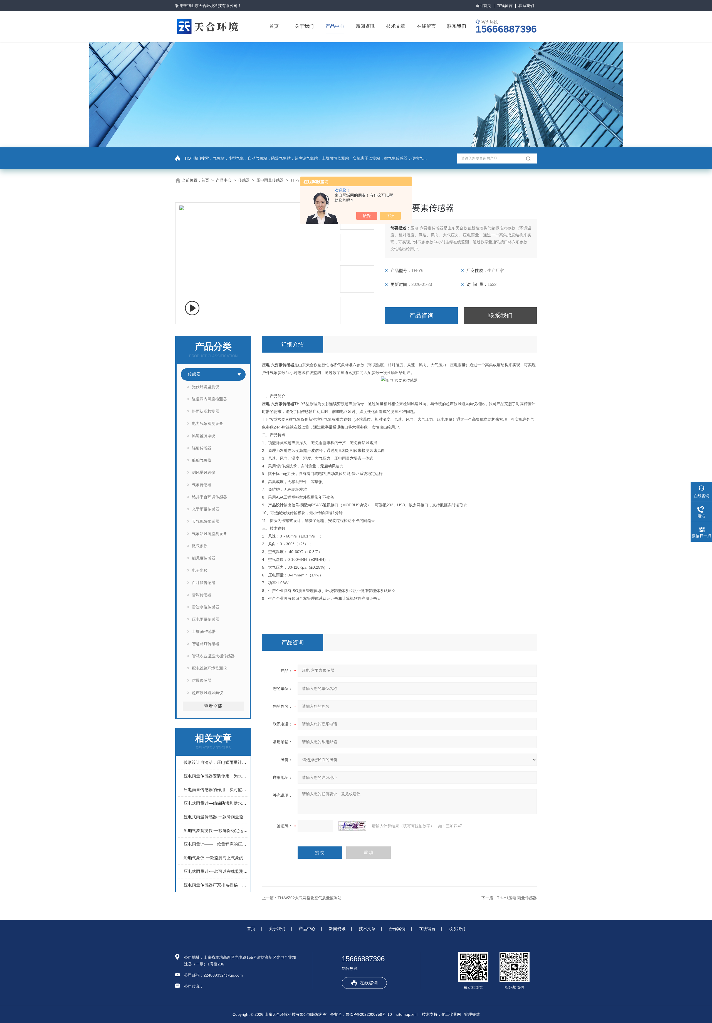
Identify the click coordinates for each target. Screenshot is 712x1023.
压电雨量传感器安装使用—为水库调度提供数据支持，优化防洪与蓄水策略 (216, 776)
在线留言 (505, 5)
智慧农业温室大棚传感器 (213, 656)
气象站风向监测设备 (209, 533)
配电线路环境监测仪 (209, 668)
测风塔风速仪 (203, 472)
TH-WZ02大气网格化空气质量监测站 (310, 898)
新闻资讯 (365, 26)
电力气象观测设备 (207, 423)
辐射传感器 (201, 448)
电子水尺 (199, 570)
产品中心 (334, 26)
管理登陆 (472, 1014)
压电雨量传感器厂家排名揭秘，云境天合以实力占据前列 (216, 885)
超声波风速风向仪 (207, 692)
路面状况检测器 (205, 411)
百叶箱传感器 (203, 582)
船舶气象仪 (201, 460)
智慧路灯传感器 (205, 643)
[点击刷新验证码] (352, 826)
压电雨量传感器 (270, 180)
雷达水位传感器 (205, 607)
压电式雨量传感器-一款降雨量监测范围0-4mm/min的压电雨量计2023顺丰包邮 (216, 816)
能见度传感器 (203, 558)
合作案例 (397, 928)
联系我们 (526, 5)
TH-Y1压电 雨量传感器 (517, 898)
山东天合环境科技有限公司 (214, 5)
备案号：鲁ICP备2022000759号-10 (361, 1014)
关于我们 (304, 26)
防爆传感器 (201, 680)
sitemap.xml (406, 1014)
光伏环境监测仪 (205, 387)
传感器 (244, 180)
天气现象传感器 (205, 521)
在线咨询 (369, 982)
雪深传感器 (201, 595)
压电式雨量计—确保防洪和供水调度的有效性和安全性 (216, 803)
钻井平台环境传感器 (209, 497)
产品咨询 (421, 315)
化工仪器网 (451, 1014)
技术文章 (395, 26)
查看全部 (213, 706)
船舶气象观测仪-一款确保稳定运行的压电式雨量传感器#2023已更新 (216, 830)
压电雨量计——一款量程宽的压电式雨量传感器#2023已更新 (216, 844)
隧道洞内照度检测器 (209, 399)
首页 (274, 26)
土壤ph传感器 (204, 631)
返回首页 (483, 5)
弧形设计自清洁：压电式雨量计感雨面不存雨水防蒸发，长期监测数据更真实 (216, 762)
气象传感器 (201, 484)
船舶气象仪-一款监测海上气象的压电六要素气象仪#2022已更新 (216, 857)
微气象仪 (199, 546)
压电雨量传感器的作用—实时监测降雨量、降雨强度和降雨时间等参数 (216, 789)
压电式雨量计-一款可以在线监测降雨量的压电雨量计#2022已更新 (216, 871)
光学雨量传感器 (205, 509)
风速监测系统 (203, 436)
